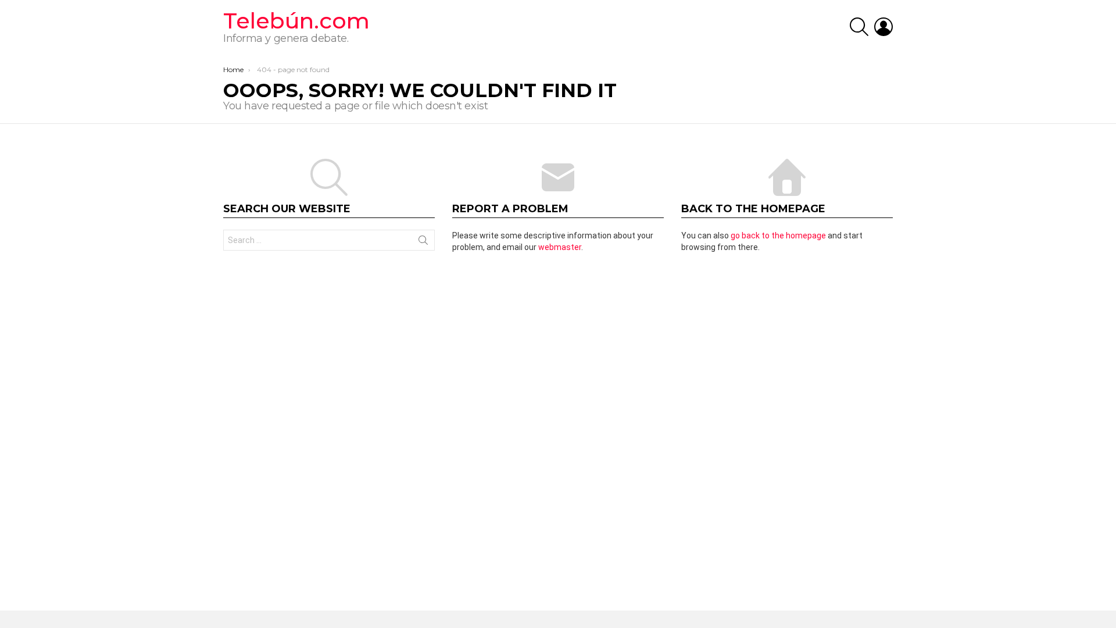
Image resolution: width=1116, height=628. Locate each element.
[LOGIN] (883, 26)
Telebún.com (296, 20)
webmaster (559, 247)
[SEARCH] (859, 26)
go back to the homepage (778, 235)
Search (423, 242)
